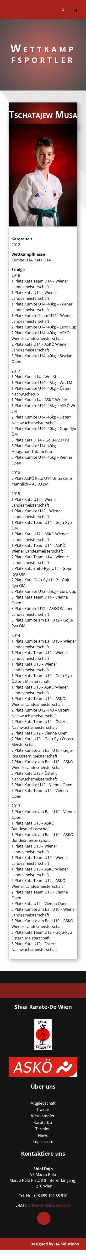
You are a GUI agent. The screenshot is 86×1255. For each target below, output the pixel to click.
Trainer (42, 1109)
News (43, 1135)
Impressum (43, 1141)
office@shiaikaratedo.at (49, 1205)
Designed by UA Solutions (54, 1244)
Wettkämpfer (43, 1116)
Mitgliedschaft (43, 1103)
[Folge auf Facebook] (43, 1218)
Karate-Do (43, 1122)
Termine (42, 1128)
